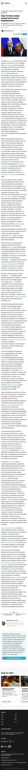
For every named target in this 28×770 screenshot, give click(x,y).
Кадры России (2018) (6, 764)
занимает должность (20, 296)
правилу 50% (12, 385)
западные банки (6, 264)
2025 (16, 714)
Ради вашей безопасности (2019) (9, 760)
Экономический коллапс (8, 528)
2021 (16, 719)
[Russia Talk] (14, 746)
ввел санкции (8, 65)
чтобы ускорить (20, 224)
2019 (16, 721)
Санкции (20, 11)
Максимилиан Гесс (9, 30)
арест (23, 450)
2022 (2, 719)
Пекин (15, 264)
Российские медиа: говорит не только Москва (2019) (13, 762)
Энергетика (3, 12)
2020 (2, 721)
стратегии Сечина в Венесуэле (16, 339)
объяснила (11, 462)
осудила (3, 73)
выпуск (10, 247)
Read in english (4, 27)
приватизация (20, 253)
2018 (2, 724)
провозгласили (15, 577)
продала (11, 61)
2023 (16, 717)
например (4, 426)
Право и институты (13, 11)
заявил (15, 556)
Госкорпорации (4, 11)
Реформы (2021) (5, 757)
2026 (2, 714)
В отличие (4, 359)
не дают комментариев (12, 405)
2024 (2, 717)
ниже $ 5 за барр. (6, 196)
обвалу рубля (5, 450)
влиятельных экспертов (8, 174)
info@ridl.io (18, 734)
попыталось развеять (10, 542)
